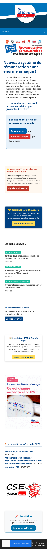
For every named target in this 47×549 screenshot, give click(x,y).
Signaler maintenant (18, 188)
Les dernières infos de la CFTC (23, 444)
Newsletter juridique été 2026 (19, 451)
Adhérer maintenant (23, 223)
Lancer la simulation (23, 357)
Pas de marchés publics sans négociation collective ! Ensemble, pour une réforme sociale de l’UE (23, 461)
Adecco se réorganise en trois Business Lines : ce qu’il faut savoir (23, 271)
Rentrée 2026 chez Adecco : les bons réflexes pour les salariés (22, 257)
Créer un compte (19, 136)
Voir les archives (14, 319)
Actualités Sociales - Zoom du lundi (17, 281)
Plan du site (40, 545)
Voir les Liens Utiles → (23, 528)
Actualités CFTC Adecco (12, 252)
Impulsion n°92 (12, 467)
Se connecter (18, 131)
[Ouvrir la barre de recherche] (43, 31)
